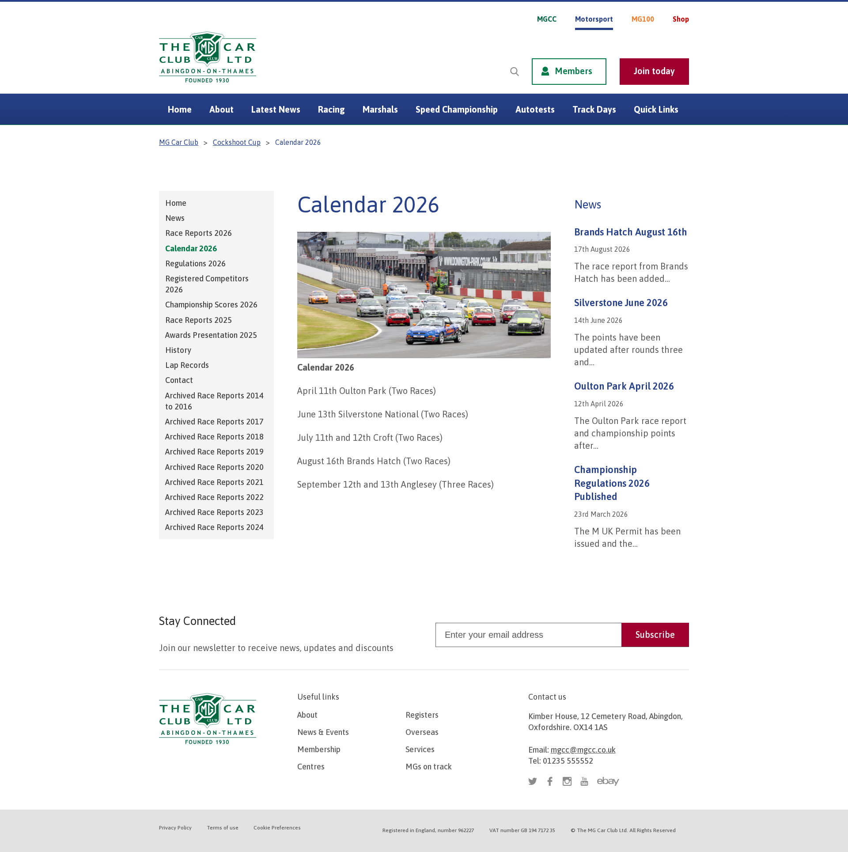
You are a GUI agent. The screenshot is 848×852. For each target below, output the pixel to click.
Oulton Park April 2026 (624, 386)
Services (420, 749)
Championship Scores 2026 (211, 304)
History (178, 350)
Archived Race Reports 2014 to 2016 (214, 401)
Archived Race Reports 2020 (214, 467)
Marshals (380, 109)
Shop (681, 19)
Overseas (422, 732)
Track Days (594, 109)
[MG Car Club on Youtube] (684, 38)
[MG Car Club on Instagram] (667, 38)
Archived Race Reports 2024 (214, 527)
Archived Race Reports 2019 (214, 451)
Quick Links (656, 109)
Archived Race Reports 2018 (214, 436)
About (221, 109)
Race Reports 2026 (198, 233)
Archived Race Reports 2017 (214, 421)
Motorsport (594, 19)
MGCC (546, 19)
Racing (331, 109)
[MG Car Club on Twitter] (632, 38)
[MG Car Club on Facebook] (650, 38)
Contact (179, 380)
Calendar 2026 (191, 248)
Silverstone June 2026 (621, 302)
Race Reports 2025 (198, 320)
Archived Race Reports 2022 (214, 497)
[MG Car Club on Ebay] (608, 781)
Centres (311, 766)
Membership (319, 749)
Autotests (535, 109)
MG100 (643, 19)
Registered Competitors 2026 (207, 284)
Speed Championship (457, 109)
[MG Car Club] (207, 85)
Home (180, 109)
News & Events (323, 732)
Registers (422, 715)
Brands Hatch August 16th (630, 232)
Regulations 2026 (195, 263)
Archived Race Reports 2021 (214, 482)
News (175, 218)
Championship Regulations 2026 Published (612, 483)
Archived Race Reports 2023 (214, 512)
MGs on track (428, 766)
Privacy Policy (175, 828)
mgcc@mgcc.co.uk (583, 749)
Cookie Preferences (277, 828)
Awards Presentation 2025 (211, 335)
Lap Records (187, 365)
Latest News (275, 109)
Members (573, 71)
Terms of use (222, 828)
